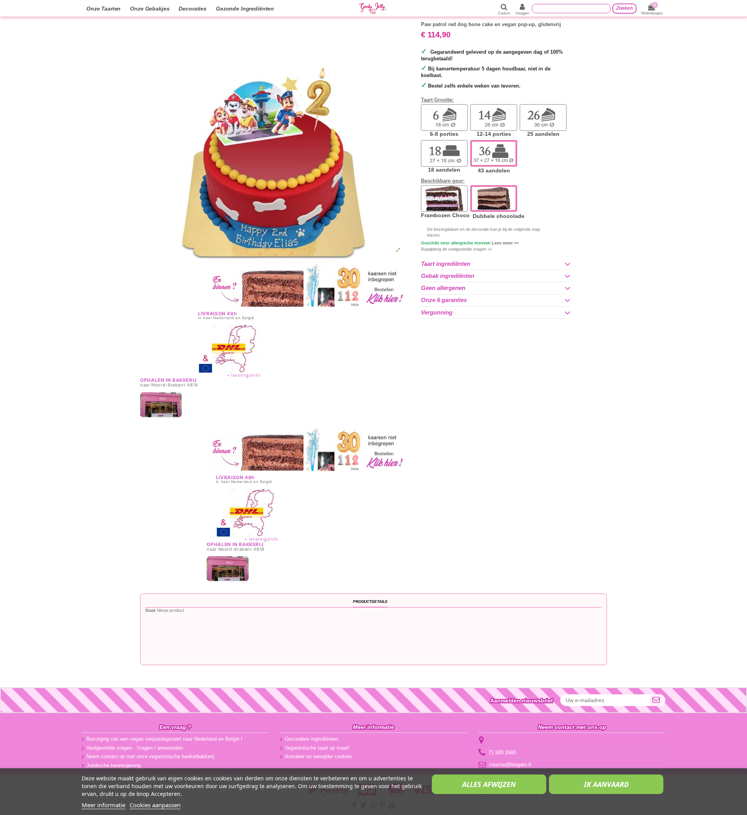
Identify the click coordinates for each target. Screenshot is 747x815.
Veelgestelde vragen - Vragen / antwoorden (134, 748)
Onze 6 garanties (444, 300)
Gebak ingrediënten (447, 276)
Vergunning (436, 312)
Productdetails (370, 601)
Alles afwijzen (489, 784)
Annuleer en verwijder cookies (318, 756)
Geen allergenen (443, 288)
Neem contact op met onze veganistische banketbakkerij (150, 756)
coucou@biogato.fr (510, 765)
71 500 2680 (502, 752)
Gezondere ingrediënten (311, 739)
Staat (150, 610)
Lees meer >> (505, 243)
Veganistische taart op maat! (317, 748)
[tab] (495, 264)
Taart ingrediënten (445, 264)
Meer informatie (103, 805)
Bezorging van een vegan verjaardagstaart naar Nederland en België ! (164, 739)
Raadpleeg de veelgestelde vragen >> (456, 249)
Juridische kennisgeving (113, 765)
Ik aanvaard (606, 784)
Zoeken (624, 8)
